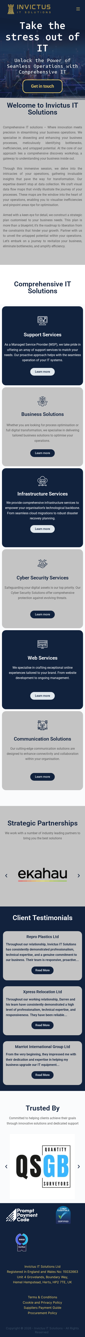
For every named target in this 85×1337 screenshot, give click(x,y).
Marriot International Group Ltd (42, 1046)
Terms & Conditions (42, 1297)
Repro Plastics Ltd (42, 936)
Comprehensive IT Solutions (42, 287)
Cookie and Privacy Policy (42, 1302)
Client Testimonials (43, 918)
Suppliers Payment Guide (42, 1308)
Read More (42, 970)
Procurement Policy (42, 1313)
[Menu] (78, 9)
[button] (6, 875)
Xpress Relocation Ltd (42, 991)
